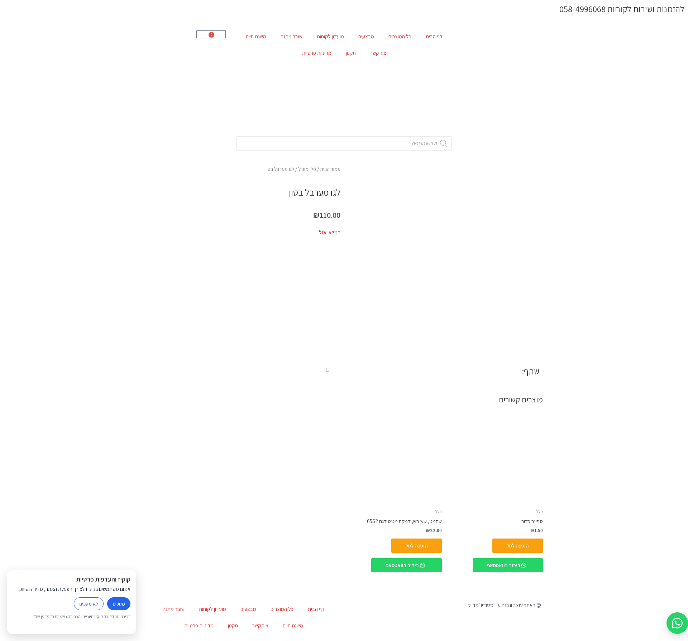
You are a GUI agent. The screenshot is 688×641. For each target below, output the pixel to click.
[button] (338, 370)
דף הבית (434, 36)
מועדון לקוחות (330, 36)
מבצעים (366, 36)
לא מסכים (88, 604)
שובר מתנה (291, 36)
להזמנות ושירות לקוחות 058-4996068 (621, 9)
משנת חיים (256, 36)
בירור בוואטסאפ (504, 565)
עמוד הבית (330, 169)
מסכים (119, 604)
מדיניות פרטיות (316, 52)
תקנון (351, 52)
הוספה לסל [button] (518, 545)
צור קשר (378, 52)
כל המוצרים (399, 36)
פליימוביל (307, 169)
